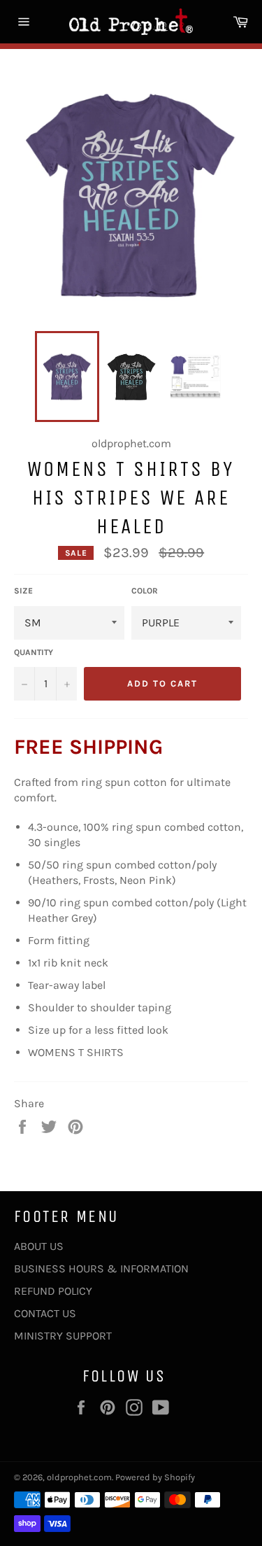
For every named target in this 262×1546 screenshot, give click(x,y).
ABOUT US (39, 1246)
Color (144, 591)
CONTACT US (45, 1313)
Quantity (33, 652)
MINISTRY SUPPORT (63, 1335)
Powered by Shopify (155, 1477)
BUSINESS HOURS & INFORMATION (101, 1268)
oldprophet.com (79, 1477)
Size (23, 591)
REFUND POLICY (53, 1291)
